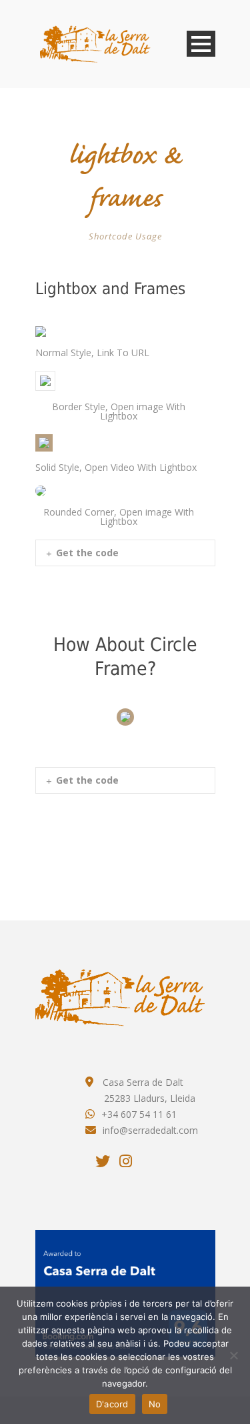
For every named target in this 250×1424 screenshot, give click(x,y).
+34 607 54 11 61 (139, 1114)
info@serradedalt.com (150, 1130)
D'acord (112, 1404)
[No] (233, 1355)
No (155, 1404)
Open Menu (201, 44)
